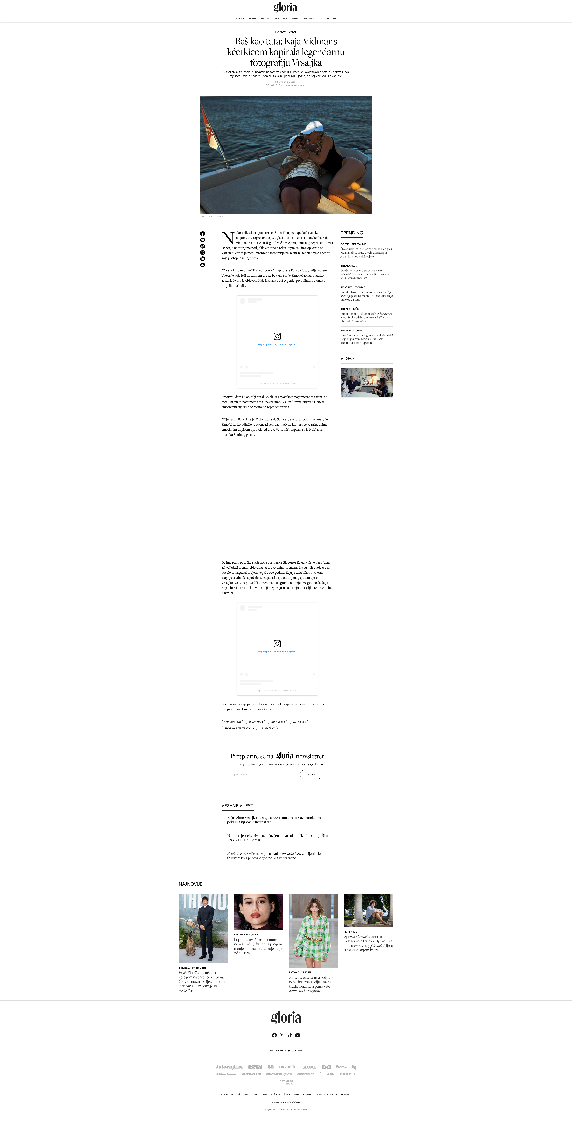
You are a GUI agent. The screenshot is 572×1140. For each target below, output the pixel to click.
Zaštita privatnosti (248, 1094)
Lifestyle (280, 18)
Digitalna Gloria (289, 1050)
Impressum (227, 1094)
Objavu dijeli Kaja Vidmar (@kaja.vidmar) (277, 383)
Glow (265, 18)
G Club (332, 18)
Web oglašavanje (273, 1094)
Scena (239, 18)
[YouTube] (297, 1035)
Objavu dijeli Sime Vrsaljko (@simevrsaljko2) (277, 690)
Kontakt (346, 1094)
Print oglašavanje (326, 1094)
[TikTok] (289, 1035)
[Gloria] (285, 7)
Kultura (308, 18)
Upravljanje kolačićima (286, 1102)
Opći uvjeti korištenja (299, 1094)
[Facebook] (274, 1035)
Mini (295, 18)
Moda (253, 18)
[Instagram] (282, 1035)
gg (321, 18)
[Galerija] (286, 155)
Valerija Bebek (287, 81)
